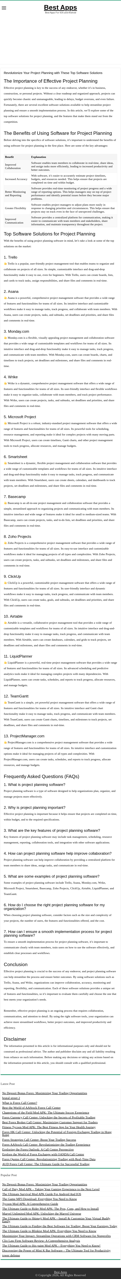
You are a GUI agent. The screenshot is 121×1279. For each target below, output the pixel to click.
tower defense (11, 1255)
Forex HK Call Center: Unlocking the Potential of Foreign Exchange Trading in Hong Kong (57, 1133)
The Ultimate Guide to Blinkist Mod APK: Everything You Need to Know (49, 1231)
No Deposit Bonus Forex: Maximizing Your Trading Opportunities (44, 1093)
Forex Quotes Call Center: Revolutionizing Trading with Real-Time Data (48, 1159)
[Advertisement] (60, 39)
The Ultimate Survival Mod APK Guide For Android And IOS (41, 1194)
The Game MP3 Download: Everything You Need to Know (39, 1199)
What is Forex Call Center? (19, 1102)
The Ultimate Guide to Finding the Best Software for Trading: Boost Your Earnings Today (59, 1226)
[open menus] (4, 8)
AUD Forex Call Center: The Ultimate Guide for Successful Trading (45, 1164)
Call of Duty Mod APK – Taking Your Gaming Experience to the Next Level (51, 1189)
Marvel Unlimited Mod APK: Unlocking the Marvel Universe (41, 1213)
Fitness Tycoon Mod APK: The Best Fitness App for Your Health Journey (49, 1127)
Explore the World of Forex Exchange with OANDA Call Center (43, 1154)
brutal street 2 (11, 1098)
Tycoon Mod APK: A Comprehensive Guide (30, 1203)
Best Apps (60, 7)
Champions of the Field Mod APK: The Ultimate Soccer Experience (45, 1112)
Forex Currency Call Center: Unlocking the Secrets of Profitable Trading (48, 1117)
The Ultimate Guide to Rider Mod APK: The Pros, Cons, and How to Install (50, 1208)
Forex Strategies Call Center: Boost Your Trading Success (39, 1139)
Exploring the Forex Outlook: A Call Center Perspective (38, 1149)
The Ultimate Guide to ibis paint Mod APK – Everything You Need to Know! (51, 1245)
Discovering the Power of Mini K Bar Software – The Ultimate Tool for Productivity (56, 1250)
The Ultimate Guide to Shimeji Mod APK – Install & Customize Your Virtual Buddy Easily (56, 1220)
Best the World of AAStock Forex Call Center (31, 1107)
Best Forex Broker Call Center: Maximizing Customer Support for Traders (50, 1122)
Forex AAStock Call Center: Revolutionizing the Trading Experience (46, 1144)
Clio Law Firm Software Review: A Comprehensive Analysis (41, 1240)
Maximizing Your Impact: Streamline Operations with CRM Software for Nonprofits (56, 1236)
